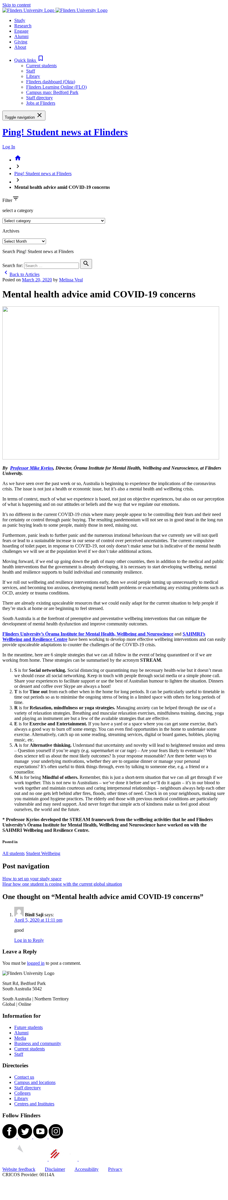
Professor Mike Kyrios (31, 467)
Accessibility (87, 1169)
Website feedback (18, 1169)
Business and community (37, 1043)
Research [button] (22, 25)
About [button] (20, 47)
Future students (28, 1027)
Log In (8, 146)
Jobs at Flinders (40, 103)
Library (33, 76)
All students (13, 853)
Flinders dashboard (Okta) (50, 81)
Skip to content (16, 4)
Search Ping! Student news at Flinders (38, 251)
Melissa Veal (71, 279)
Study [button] (19, 20)
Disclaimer (55, 1169)
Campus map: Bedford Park (52, 92)
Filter (7, 200)
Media (20, 1038)
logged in (36, 963)
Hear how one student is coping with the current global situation (62, 884)
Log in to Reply (29, 940)
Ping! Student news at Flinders (65, 132)
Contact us (24, 1077)
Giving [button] (20, 41)
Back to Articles (20, 274)
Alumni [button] (21, 36)
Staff (30, 70)
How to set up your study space (31, 878)
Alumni (21, 1032)
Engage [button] (21, 31)
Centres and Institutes (34, 1103)
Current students (41, 65)
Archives (10, 230)
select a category (17, 210)
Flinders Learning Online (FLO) (56, 87)
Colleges (22, 1093)
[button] (29, 60)
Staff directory (39, 97)
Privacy (115, 1169)
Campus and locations (35, 1082)
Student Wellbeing (43, 853)
